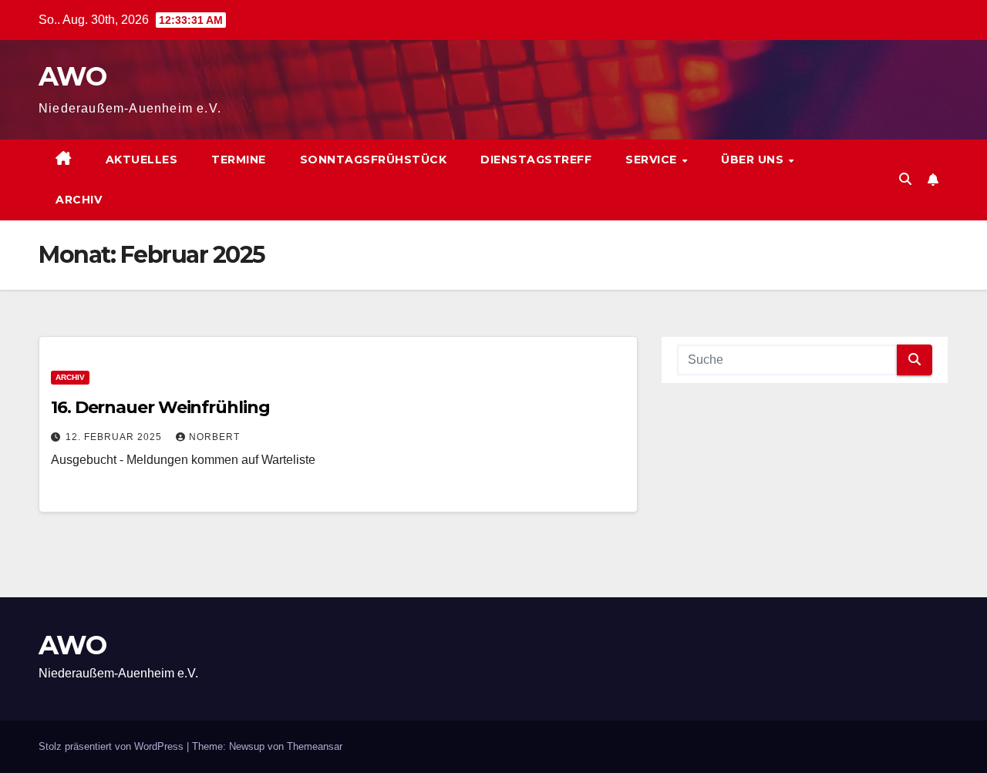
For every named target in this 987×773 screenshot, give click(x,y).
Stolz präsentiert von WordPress (113, 746)
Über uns (754, 159)
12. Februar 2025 (115, 437)
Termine (238, 159)
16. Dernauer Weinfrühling (160, 407)
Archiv (79, 200)
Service (652, 159)
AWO (72, 76)
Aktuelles (142, 159)
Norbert (214, 437)
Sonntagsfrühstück (373, 159)
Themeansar (314, 746)
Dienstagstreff (535, 159)
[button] (905, 179)
